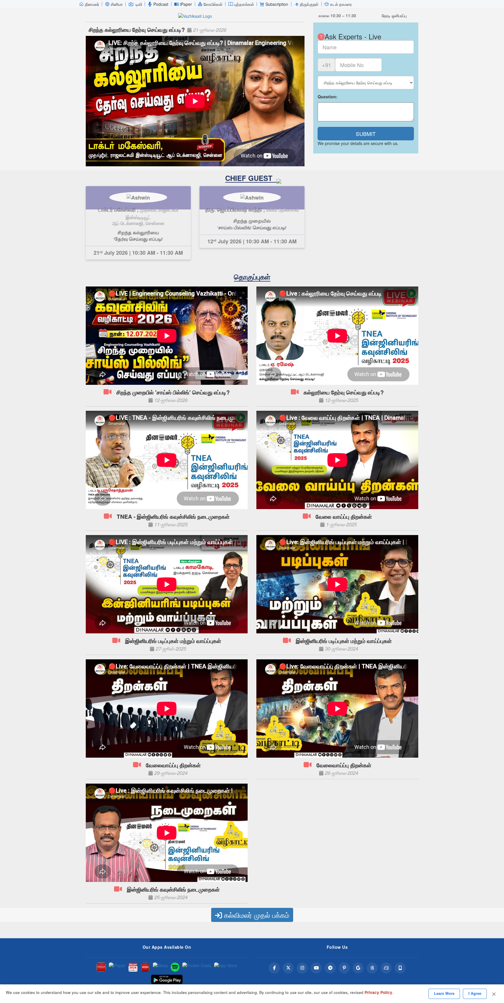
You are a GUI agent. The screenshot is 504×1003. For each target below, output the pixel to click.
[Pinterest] (344, 968)
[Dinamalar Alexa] (160, 967)
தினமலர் (92, 4)
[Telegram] (330, 968)
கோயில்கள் (213, 4)
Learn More (444, 993)
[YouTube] (316, 968)
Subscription (276, 4)
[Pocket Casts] (196, 967)
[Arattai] (386, 968)
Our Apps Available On (167, 947)
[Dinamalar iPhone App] (145, 967)
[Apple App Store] (225, 967)
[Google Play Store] (167, 979)
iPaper (186, 4)
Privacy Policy (378, 992)
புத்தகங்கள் (244, 4)
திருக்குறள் (309, 4)
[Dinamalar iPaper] (117, 967)
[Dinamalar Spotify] (175, 967)
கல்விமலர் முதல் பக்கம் (255, 915)
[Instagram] (302, 968)
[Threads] (372, 968)
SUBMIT (366, 133)
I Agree (474, 993)
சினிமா (117, 4)
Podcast (160, 4)
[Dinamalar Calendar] (133, 967)
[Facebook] (274, 968)
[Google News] (358, 968)
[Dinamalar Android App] (101, 967)
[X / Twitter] (288, 968)
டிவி (139, 4)
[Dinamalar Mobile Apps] (400, 968)
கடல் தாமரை (341, 4)
